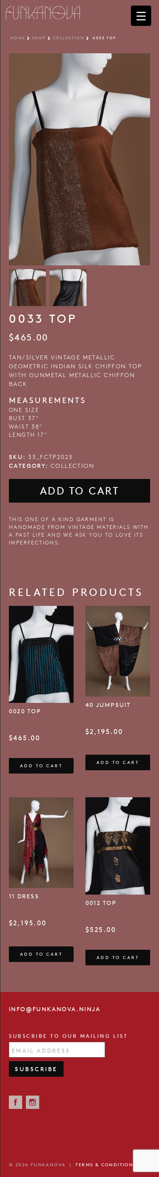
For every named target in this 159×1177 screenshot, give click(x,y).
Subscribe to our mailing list (68, 1036)
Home (17, 37)
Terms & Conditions (105, 1164)
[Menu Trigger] (141, 16)
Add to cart (79, 490)
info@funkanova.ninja (55, 1009)
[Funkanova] (43, 12)
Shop (39, 37)
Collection (68, 37)
